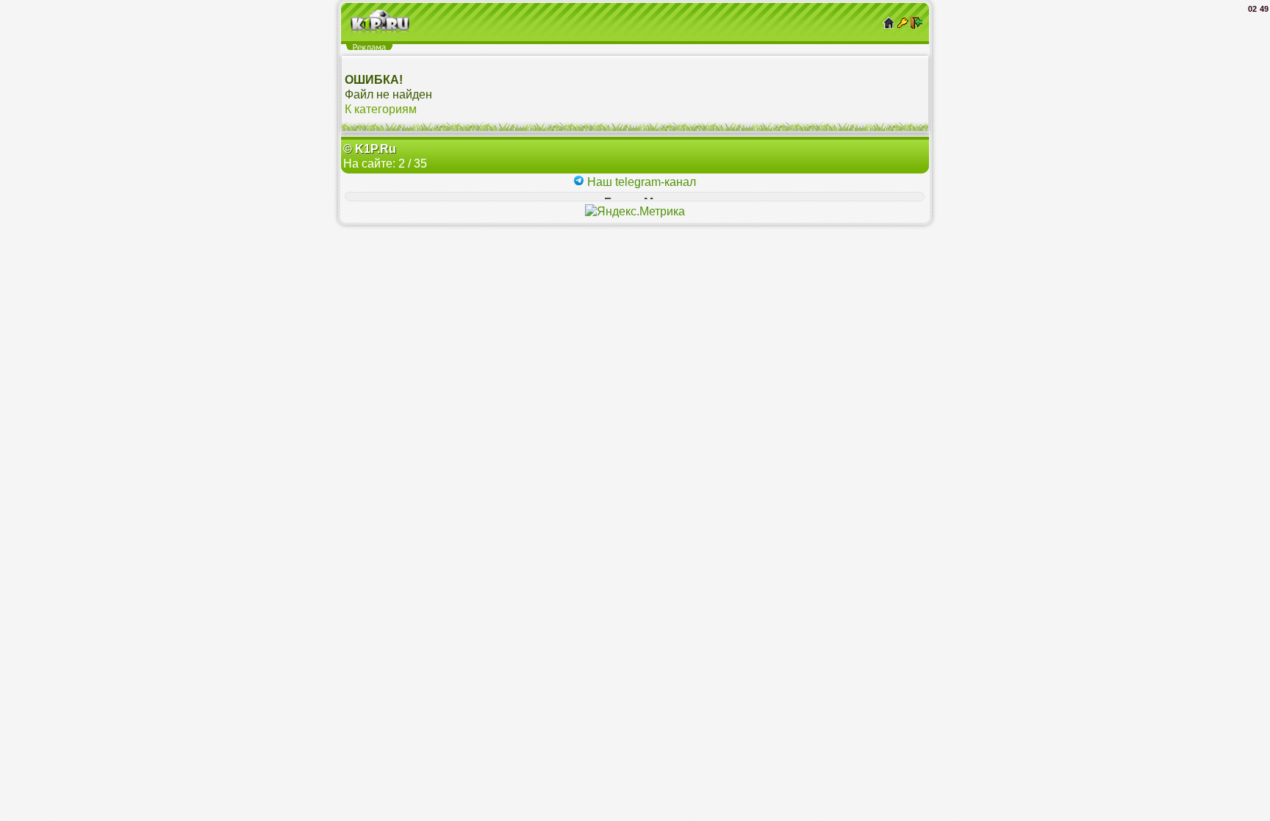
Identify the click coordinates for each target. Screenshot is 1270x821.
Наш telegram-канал (640, 182)
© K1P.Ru (369, 149)
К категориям (381, 109)
